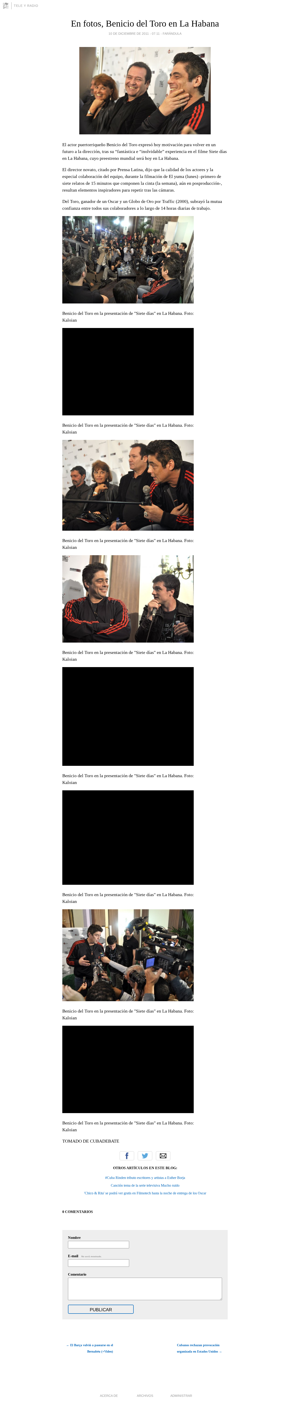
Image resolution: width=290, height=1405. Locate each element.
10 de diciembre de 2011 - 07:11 (134, 33)
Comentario (77, 1274)
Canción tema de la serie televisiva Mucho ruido (145, 1185)
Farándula (172, 33)
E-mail (85, 1256)
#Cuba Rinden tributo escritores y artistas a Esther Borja (145, 1178)
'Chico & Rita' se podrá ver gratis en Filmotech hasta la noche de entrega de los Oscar (145, 1193)
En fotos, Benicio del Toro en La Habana (145, 23)
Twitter (145, 1155)
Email (163, 1155)
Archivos (145, 1396)
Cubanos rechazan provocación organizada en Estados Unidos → (199, 1348)
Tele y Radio (26, 5)
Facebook (127, 1155)
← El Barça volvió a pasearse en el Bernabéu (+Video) (89, 1348)
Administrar (181, 1396)
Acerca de (109, 1396)
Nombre (74, 1238)
